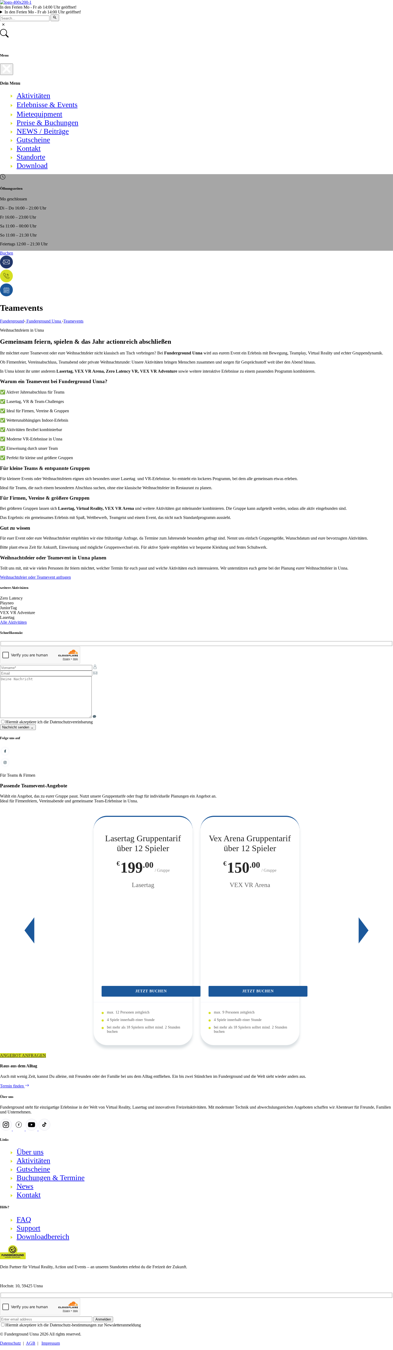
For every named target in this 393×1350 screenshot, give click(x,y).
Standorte (31, 157)
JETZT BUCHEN (151, 991)
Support (28, 1228)
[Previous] (29, 930)
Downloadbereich (43, 1236)
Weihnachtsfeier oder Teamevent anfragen (35, 577)
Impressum (50, 1343)
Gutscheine (33, 140)
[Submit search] (55, 17)
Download (32, 165)
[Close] (6, 69)
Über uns (30, 1152)
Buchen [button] (6, 253)
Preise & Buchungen (47, 122)
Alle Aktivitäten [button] (13, 622)
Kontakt (29, 148)
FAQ (24, 1219)
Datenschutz (10, 1343)
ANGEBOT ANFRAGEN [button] (23, 1055)
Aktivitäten (33, 95)
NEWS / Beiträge (43, 131)
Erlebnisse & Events (47, 104)
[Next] (363, 930)
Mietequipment (39, 114)
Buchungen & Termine (50, 1177)
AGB (30, 1343)
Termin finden (12, 1086)
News (25, 1186)
